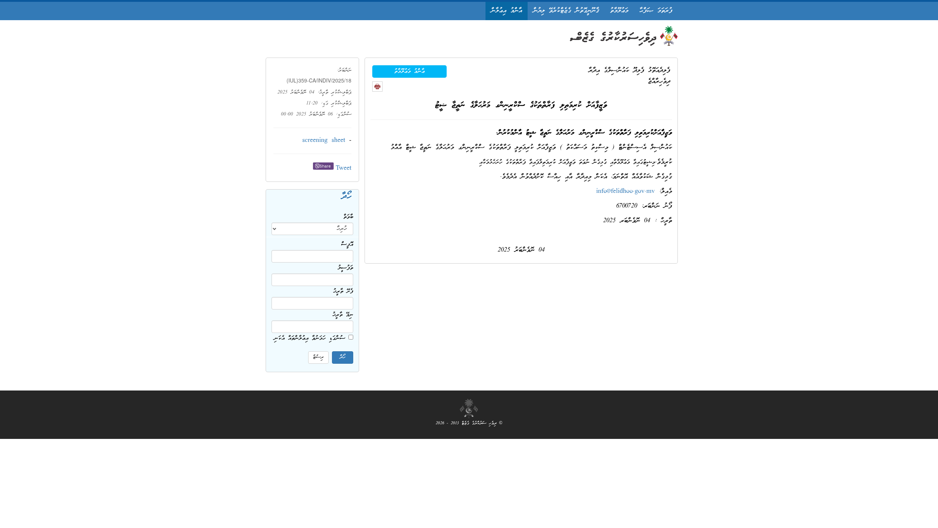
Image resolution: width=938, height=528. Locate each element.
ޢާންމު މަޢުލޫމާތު (409, 71)
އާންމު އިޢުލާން (506, 11)
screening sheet (323, 141)
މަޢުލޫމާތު (619, 11)
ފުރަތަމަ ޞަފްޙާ (655, 11)
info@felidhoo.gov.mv (625, 192)
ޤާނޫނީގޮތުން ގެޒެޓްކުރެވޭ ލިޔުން (566, 11)
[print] (377, 86)
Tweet (343, 168)
